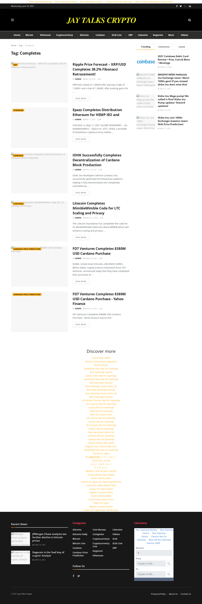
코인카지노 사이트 (101, 460)
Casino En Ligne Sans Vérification (101, 510)
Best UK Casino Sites (101, 414)
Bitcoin (29, 34)
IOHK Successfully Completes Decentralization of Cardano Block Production (97, 160)
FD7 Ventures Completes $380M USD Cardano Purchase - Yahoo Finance (99, 299)
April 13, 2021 (90, 169)
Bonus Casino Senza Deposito (101, 361)
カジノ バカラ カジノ (101, 464)
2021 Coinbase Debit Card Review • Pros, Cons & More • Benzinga (174, 59)
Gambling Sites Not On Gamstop (101, 368)
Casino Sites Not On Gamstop (101, 375)
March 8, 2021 (90, 258)
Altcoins (84, 34)
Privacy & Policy (158, 593)
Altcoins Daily (80, 534)
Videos (184, 34)
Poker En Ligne (101, 502)
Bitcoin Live (79, 543)
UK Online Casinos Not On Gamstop (101, 400)
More (171, 34)
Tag (20, 45)
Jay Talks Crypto (25, 593)
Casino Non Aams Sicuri (101, 499)
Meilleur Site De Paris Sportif (101, 471)
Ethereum (45, 34)
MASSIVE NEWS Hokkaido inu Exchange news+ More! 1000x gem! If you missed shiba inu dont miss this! (173, 79)
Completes (29, 45)
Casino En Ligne (101, 453)
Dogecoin (158, 34)
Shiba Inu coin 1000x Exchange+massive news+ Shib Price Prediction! (173, 121)
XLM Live (117, 34)
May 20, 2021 (90, 79)
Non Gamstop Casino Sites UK (101, 386)
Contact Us (186, 593)
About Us (173, 593)
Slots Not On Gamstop (101, 411)
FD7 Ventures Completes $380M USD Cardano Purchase (99, 251)
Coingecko (98, 534)
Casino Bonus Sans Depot (101, 474)
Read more (81, 98)
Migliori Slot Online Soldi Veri (101, 446)
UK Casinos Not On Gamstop (101, 403)
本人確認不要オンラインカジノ (101, 456)
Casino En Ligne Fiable (101, 488)
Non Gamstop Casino (101, 372)
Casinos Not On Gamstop (101, 435)
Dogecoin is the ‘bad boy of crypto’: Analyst (48, 554)
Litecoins (143, 34)
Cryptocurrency (64, 34)
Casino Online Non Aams (101, 442)
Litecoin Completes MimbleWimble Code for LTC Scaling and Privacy (96, 208)
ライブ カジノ (101, 467)
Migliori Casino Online (101, 492)
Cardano (100, 34)
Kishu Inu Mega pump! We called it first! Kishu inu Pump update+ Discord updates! (173, 100)
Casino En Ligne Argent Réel (101, 485)
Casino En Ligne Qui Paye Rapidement (101, 481)
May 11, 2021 (90, 119)
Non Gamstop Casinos (101, 382)
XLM (115, 538)
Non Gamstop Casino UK (101, 432)
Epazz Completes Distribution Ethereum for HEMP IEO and (97, 112)
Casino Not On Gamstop (101, 407)
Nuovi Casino (101, 364)
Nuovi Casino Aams (101, 478)
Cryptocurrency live (101, 545)
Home (17, 34)
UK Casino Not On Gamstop (101, 418)
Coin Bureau (99, 529)
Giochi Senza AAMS (101, 495)
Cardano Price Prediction (27, 249)
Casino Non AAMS (101, 357)
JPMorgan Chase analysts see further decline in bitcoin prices (49, 537)
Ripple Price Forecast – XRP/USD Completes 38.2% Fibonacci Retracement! (99, 69)
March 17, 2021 (91, 218)
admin (78, 79)
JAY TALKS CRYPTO (101, 20)
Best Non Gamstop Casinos (101, 389)
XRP (130, 34)
